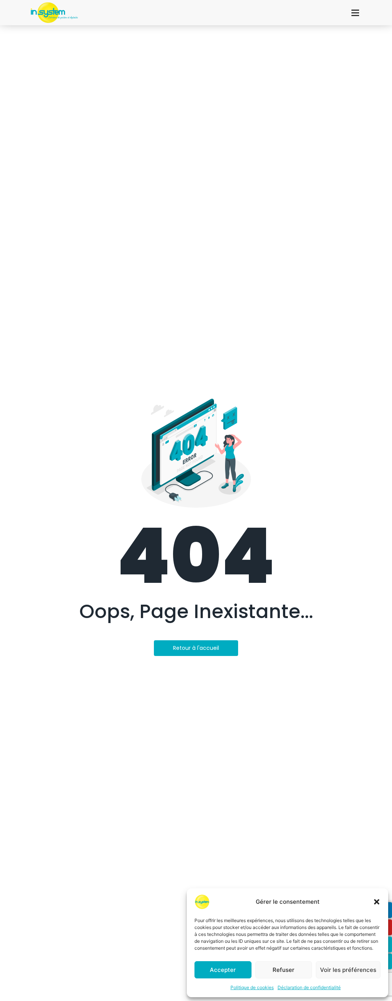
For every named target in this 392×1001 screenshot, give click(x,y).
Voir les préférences (348, 969)
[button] (377, 902)
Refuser (283, 969)
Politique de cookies (252, 987)
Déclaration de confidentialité (309, 987)
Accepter (223, 969)
